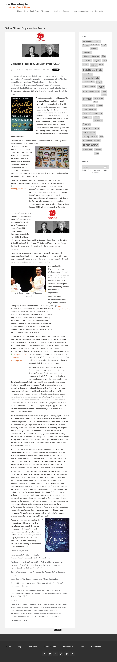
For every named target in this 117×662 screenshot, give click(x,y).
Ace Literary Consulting (83, 11)
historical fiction (89, 86)
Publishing (87, 117)
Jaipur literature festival (91, 91)
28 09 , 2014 (18, 69)
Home (19, 11)
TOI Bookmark (87, 140)
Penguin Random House (92, 113)
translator (98, 149)
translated (97, 140)
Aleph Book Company (91, 41)
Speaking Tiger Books (90, 137)
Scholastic (87, 124)
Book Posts (34, 11)
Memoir (87, 99)
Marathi (104, 94)
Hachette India (92, 69)
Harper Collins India (88, 81)
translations (88, 150)
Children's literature (91, 56)
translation (90, 145)
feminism (85, 64)
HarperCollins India (91, 78)
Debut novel (87, 60)
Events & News (50, 647)
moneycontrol (98, 98)
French (101, 64)
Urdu (97, 153)
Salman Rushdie (98, 120)
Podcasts (99, 11)
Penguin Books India (89, 109)
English (96, 61)
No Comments (34, 69)
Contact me (67, 11)
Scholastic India (91, 128)
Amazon (86, 45)
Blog (26, 11)
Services (57, 11)
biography (94, 48)
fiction (94, 65)
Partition (99, 105)
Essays (105, 60)
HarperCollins (87, 74)
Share (48, 69)
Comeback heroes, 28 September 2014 (35, 63)
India (101, 87)
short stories (89, 133)
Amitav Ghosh (95, 44)
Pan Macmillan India (88, 105)
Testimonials (46, 11)
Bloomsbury (87, 52)
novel (96, 102)
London (104, 91)
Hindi (99, 82)
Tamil (101, 137)
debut (104, 56)
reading (96, 117)
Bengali (103, 45)
